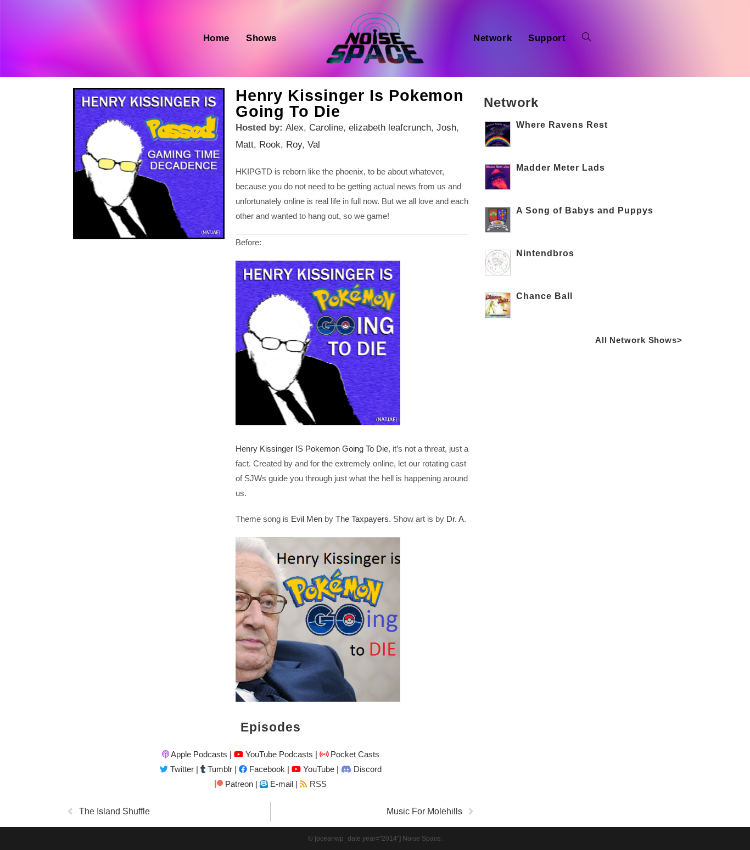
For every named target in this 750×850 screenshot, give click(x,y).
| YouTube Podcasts (271, 754)
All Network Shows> (638, 340)
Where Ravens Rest (562, 125)
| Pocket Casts (347, 754)
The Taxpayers (362, 518)
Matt (245, 144)
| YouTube (310, 769)
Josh (446, 127)
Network (511, 102)
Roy (294, 144)
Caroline (326, 127)
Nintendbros (545, 253)
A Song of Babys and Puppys (584, 210)
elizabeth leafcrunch (390, 127)
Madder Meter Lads (560, 167)
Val (313, 144)
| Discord (359, 769)
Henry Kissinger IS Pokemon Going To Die (312, 448)
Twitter (181, 769)
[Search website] (587, 38)
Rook (270, 144)
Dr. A (455, 518)
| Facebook (259, 769)
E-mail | (283, 784)
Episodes (270, 727)
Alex (295, 127)
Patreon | (240, 784)
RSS (316, 784)
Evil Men (306, 518)
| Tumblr (214, 769)
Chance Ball (544, 296)
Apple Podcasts (198, 754)
